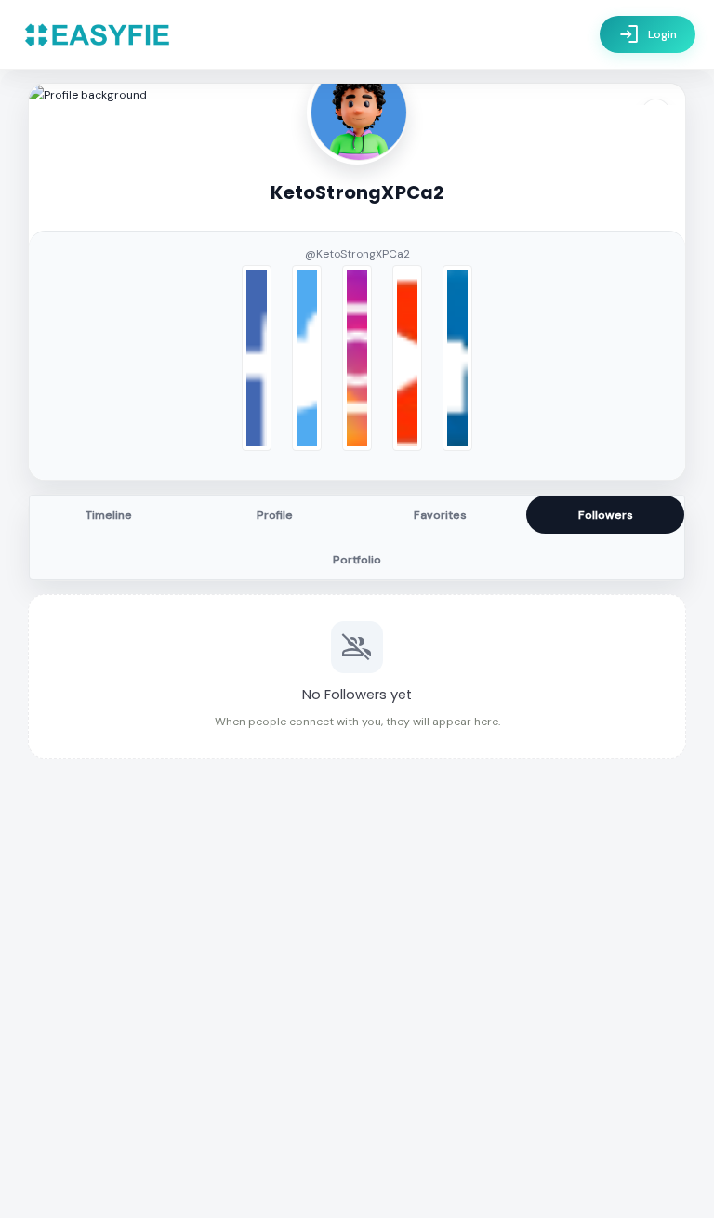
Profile (275, 515)
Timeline (109, 515)
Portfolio (357, 559)
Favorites (440, 515)
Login (647, 34)
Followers (605, 515)
